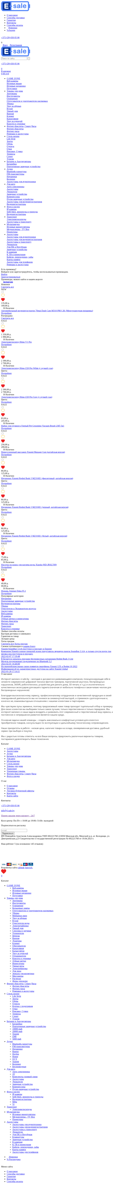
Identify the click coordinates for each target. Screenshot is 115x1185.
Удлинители (18, 933)
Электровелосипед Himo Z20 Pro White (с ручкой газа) (27, 368)
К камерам (17, 1142)
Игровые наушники (21, 893)
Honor (15, 1056)
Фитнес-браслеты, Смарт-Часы (21, 774)
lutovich (28, 867)
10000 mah (17, 1029)
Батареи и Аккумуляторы (19, 756)
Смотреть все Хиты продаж (14, 644)
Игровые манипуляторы (23, 1114)
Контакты (11, 793)
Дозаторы (17, 941)
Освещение (17, 905)
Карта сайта (12, 796)
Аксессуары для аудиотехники (27, 1124)
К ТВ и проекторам (21, 1144)
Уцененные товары (16, 771)
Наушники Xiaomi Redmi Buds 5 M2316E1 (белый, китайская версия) (34, 536)
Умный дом (17, 928)
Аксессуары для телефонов (25, 1152)
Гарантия (11, 1176)
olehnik (21, 867)
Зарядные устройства (22, 1084)
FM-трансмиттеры (21, 1046)
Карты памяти (19, 1149)
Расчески (16, 978)
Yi (13, 1104)
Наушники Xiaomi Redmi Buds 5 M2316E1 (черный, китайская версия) (34, 507)
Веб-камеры (18, 888)
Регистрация (16, 45)
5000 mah (16, 1039)
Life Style (16, 996)
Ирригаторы (18, 963)
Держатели (17, 1081)
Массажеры (17, 976)
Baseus (15, 1051)
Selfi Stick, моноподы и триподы (27, 1097)
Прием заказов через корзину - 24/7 (18, 815)
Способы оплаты (15, 1181)
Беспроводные (19, 1066)
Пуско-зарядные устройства (25, 1089)
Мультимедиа (13, 761)
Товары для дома (15, 766)
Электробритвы (19, 968)
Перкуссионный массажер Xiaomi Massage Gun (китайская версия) (33, 452)
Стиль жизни (13, 763)
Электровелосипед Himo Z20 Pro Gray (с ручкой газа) (26, 397)
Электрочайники (20, 926)
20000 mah (17, 1031)
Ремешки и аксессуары (23, 991)
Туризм (15, 1019)
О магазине (12, 786)
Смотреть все (7, 287)
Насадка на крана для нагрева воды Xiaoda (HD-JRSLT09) (29, 565)
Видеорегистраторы (22, 1099)
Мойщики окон (19, 915)
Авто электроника (21, 1071)
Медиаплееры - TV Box (23, 1117)
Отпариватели (19, 956)
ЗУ (13, 1074)
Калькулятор (18, 951)
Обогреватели (19, 946)
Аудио (10, 753)
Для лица (16, 971)
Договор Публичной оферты (20, 791)
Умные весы (18, 966)
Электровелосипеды (22, 1109)
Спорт (15, 1016)
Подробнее (6, 313)
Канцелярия (18, 948)
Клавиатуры (18, 1137)
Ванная (15, 938)
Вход (5, 45)
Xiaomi (15, 1034)
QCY (14, 1059)
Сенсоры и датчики (21, 931)
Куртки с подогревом (22, 1006)
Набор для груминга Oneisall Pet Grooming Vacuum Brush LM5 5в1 (32, 426)
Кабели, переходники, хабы (25, 1147)
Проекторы (17, 1119)
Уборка (15, 913)
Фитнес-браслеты (20, 986)
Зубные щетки (19, 961)
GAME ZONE (13, 748)
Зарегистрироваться (10, 277)
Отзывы (10, 788)
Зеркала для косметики (23, 973)
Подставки (17, 895)
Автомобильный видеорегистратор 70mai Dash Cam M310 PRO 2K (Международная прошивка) (47, 310)
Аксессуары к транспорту (24, 1129)
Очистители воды (20, 923)
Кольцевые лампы (21, 908)
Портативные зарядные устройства (29, 1026)
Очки (15, 1009)
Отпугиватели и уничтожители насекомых (32, 910)
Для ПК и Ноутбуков (22, 1134)
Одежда (16, 1004)
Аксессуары (12, 751)
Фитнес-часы (18, 988)
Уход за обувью (19, 918)
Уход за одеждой (20, 953)
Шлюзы (16, 936)
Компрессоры (18, 1087)
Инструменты (19, 903)
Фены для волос (20, 981)
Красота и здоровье (21, 958)
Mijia (14, 1102)
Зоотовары (17, 900)
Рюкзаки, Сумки (20, 1011)
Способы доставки (16, 1174)
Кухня (15, 921)
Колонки (16, 1064)
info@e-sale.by (8, 810)
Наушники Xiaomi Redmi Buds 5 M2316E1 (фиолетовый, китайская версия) (37, 478)
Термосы (16, 1014)
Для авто (11, 758)
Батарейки (17, 1024)
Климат (16, 943)
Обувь (15, 1001)
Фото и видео (13, 776)
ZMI (14, 1036)
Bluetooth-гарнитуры (22, 1044)
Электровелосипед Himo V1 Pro (16, 342)
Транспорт (12, 769)
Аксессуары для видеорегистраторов (30, 1127)
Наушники (17, 1049)
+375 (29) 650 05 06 (10, 37)
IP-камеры (17, 1094)
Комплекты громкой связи (25, 1076)
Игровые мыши (19, 890)
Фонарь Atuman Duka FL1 (13, 591)
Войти (4, 274)
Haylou (15, 1054)
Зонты (15, 998)
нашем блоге (29, 646)
